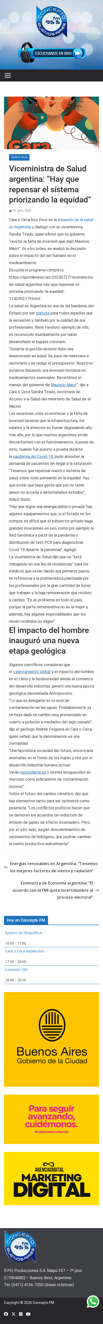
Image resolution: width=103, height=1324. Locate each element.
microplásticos (33, 772)
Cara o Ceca (19, 157)
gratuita (43, 313)
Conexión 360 (16, 969)
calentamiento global (31, 671)
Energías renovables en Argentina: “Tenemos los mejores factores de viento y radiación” (54, 867)
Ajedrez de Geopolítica (23, 932)
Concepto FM (43, 1303)
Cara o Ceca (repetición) (24, 951)
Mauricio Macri (63, 384)
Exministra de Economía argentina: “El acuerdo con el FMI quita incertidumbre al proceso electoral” (52, 890)
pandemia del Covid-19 (33, 456)
